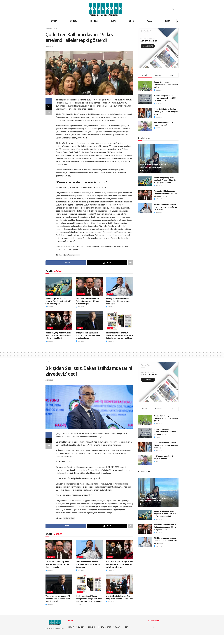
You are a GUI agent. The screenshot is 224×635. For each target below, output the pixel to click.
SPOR (131, 21)
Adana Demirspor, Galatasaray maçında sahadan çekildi (166, 84)
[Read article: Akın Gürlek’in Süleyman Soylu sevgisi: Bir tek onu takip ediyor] (119, 584)
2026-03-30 (50, 307)
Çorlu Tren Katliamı (71, 255)
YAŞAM (149, 21)
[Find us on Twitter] (173, 8)
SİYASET (54, 21)
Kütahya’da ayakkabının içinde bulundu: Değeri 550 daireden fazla (165, 98)
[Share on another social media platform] (49, 112)
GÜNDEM (73, 21)
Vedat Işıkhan (69, 518)
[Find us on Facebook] (169, 8)
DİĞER (167, 21)
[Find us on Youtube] (177, 8)
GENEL (56, 28)
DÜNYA (113, 21)
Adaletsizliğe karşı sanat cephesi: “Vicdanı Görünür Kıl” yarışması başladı (58, 301)
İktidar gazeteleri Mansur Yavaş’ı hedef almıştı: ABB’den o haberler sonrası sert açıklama (119, 335)
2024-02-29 (49, 46)
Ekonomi (81, 294)
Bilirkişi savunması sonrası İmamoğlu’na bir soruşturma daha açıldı (118, 301)
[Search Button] (177, 21)
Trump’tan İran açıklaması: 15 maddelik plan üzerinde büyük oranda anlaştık (88, 335)
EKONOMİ (94, 21)
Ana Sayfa (49, 28)
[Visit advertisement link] (158, 48)
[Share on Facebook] (49, 101)
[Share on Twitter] (49, 107)
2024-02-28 (49, 380)
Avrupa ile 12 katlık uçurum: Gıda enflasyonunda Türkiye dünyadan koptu (87, 301)
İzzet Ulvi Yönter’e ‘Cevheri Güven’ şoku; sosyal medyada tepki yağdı (166, 111)
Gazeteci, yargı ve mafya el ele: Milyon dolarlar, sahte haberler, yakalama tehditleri (59, 335)
